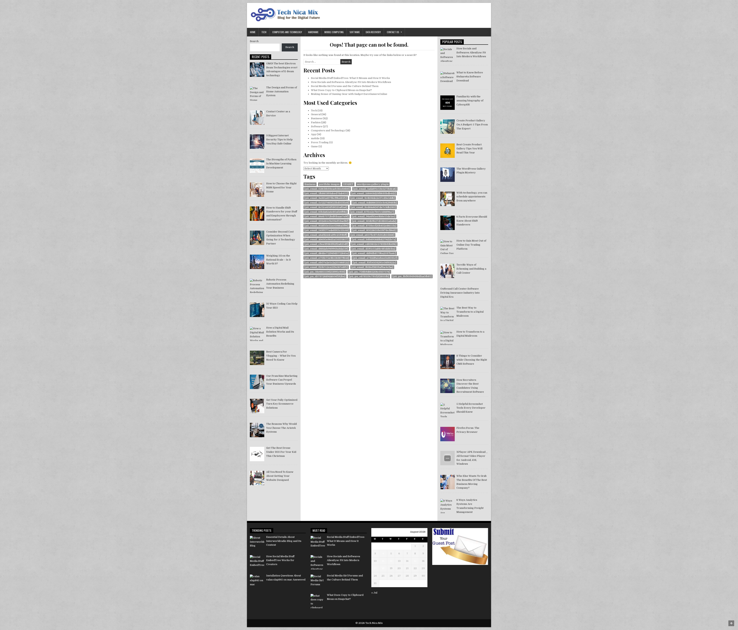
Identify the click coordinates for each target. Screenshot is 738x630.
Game (314, 146)
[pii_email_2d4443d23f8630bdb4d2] (373, 193)
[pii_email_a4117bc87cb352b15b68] (372, 234)
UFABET (348, 184)
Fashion (316, 122)
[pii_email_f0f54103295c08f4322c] (374, 262)
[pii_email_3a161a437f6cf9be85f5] (325, 198)
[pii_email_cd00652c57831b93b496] (373, 244)
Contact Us (393, 32)
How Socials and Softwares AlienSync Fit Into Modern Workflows (351, 82)
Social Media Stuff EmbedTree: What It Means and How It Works (350, 78)
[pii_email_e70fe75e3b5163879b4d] (326, 258)
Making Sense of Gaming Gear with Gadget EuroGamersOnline (349, 94)
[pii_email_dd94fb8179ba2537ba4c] (374, 253)
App (313, 134)
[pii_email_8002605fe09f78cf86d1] (374, 230)
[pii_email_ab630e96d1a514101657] (326, 239)
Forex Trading (320, 142)
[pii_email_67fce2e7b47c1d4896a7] (372, 211)
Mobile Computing (334, 32)
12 (391, 561)
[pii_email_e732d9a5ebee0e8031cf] (375, 258)
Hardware (313, 32)
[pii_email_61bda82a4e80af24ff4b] (325, 211)
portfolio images (329, 184)
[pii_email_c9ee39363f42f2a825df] (326, 244)
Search (254, 41)
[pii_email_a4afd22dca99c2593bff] (325, 234)
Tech (263, 32)
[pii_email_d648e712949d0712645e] (326, 253)
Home (252, 32)
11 (383, 561)
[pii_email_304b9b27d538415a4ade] (374, 221)
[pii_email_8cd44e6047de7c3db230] (373, 207)
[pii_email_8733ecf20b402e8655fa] (374, 225)
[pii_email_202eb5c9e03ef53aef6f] (326, 221)
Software (355, 32)
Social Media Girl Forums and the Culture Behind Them (344, 86)
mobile (315, 138)
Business (316, 118)
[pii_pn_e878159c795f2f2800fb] (369, 276)
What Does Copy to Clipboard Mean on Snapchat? (341, 90)
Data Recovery (373, 32)
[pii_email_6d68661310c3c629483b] (374, 202)
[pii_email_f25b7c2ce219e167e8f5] (326, 267)
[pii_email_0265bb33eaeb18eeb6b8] (327, 188)
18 (383, 568)
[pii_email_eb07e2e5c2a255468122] (326, 262)
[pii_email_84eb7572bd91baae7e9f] (326, 216)
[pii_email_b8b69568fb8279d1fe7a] (374, 239)
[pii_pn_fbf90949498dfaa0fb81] (412, 276)
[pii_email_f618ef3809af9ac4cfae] (372, 267)
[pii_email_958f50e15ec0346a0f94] (326, 225)
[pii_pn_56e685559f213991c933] (324, 271)
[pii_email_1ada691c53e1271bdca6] (374, 188)
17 (375, 568)
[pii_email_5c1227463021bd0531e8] (326, 202)
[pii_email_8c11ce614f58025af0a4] (325, 207)
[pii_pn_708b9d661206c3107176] (369, 271)
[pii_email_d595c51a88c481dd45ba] (373, 248)
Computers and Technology (287, 32)
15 (415, 561)
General (316, 114)
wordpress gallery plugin (373, 184)
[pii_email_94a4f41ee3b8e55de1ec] (373, 216)
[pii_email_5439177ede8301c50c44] (326, 230)
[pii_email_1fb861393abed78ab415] (326, 193)
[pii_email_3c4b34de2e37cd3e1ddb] (372, 198)
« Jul (374, 592)
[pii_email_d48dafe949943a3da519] (326, 248)
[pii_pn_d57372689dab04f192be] (324, 276)
